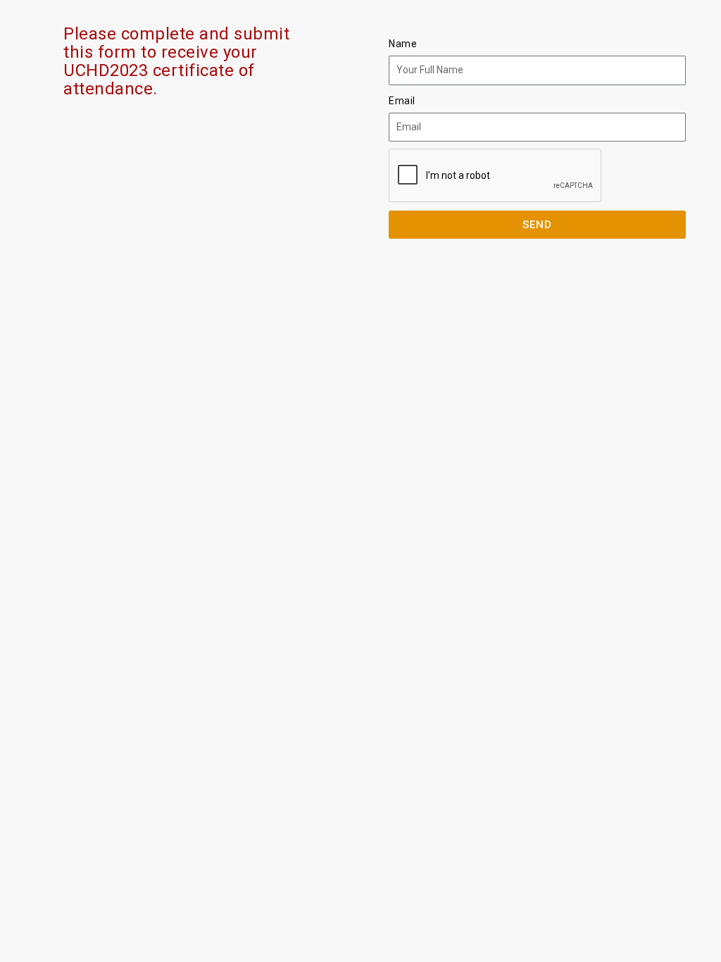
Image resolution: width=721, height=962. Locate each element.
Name (403, 43)
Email (402, 100)
